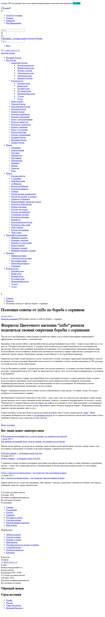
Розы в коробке (18, 245)
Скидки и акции (13, 537)
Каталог (9, 512)
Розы (13, 171)
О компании (11, 510)
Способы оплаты (13, 520)
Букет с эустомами (19, 129)
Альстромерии (17, 150)
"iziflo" (86, 412)
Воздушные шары (19, 261)
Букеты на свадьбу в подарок (24, 196)
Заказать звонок (8, 53)
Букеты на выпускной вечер (23, 194)
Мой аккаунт (11, 542)
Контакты (10, 20)
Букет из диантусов (19, 122)
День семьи (16, 232)
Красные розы (24, 83)
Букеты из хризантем (20, 114)
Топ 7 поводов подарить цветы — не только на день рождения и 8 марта (32, 478)
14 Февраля (16, 183)
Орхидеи (15, 168)
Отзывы (9, 18)
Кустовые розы (24, 91)
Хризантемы (16, 160)
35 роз (20, 99)
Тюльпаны (15, 147)
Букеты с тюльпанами (20, 135)
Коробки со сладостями (21, 243)
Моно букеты (17, 101)
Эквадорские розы (26, 73)
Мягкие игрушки (18, 255)
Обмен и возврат (13, 534)
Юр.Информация (13, 23)
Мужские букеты (18, 109)
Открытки (15, 266)
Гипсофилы (16, 158)
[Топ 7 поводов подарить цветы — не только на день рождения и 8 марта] (52, 473)
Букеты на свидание (20, 217)
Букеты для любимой (20, 212)
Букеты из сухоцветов (20, 124)
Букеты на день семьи (20, 225)
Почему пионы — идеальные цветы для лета (20, 458)
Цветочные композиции (16, 235)
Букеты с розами (25, 70)
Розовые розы (24, 88)
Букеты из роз (17, 81)
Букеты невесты (18, 176)
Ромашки (15, 163)
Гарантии (10, 515)
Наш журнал (11, 525)
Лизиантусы (16, 155)
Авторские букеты (19, 63)
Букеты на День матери (21, 204)
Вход (8, 45)
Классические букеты (20, 106)
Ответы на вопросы (14, 550)
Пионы (14, 165)
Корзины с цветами (19, 240)
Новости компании (9, 319)
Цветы (9, 145)
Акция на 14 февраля (20, 199)
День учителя (17, 227)
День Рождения (18, 181)
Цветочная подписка (20, 263)
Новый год (16, 219)
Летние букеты (17, 142)
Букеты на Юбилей (19, 186)
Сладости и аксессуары (21, 258)
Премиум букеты (25, 78)
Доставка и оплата (14, 517)
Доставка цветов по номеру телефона (22, 545)
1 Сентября (16, 178)
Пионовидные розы (26, 93)
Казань (9, 600)
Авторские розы (25, 75)
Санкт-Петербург (13, 605)
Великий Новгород (14, 608)
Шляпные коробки (19, 237)
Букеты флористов (26, 65)
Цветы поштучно (18, 132)
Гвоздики (15, 153)
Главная (9, 507)
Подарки (10, 253)
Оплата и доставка (14, 15)
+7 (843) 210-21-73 (12, 50)
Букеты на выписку (19, 189)
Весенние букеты (13, 57)
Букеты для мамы (19, 207)
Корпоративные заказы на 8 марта (26, 201)
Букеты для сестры (19, 209)
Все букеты (11, 60)
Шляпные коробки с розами (23, 250)
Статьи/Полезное (13, 547)
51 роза (21, 96)
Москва (9, 603)
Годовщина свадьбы (20, 214)
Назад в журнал (8, 425)
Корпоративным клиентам (17, 522)
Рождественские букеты (21, 222)
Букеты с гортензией (20, 117)
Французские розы (26, 68)
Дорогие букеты (18, 104)
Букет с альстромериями (22, 119)
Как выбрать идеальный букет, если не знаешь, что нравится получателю (33, 441)
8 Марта (14, 191)
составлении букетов (43, 415)
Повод (9, 173)
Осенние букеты (18, 137)
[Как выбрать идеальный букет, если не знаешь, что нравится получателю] (52, 436)
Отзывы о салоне (13, 539)
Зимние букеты (18, 111)
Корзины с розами (19, 248)
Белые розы (23, 86)
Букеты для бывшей (20, 230)
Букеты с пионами (19, 127)
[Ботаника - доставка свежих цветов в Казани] (21, 38)
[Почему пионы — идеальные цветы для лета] (52, 453)
